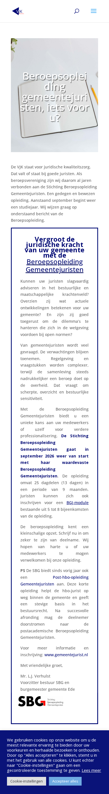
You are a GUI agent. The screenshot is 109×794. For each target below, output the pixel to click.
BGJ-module (78, 502)
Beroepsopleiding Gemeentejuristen (55, 265)
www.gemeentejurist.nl (66, 654)
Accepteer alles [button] (65, 781)
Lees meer (91, 770)
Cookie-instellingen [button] (26, 781)
